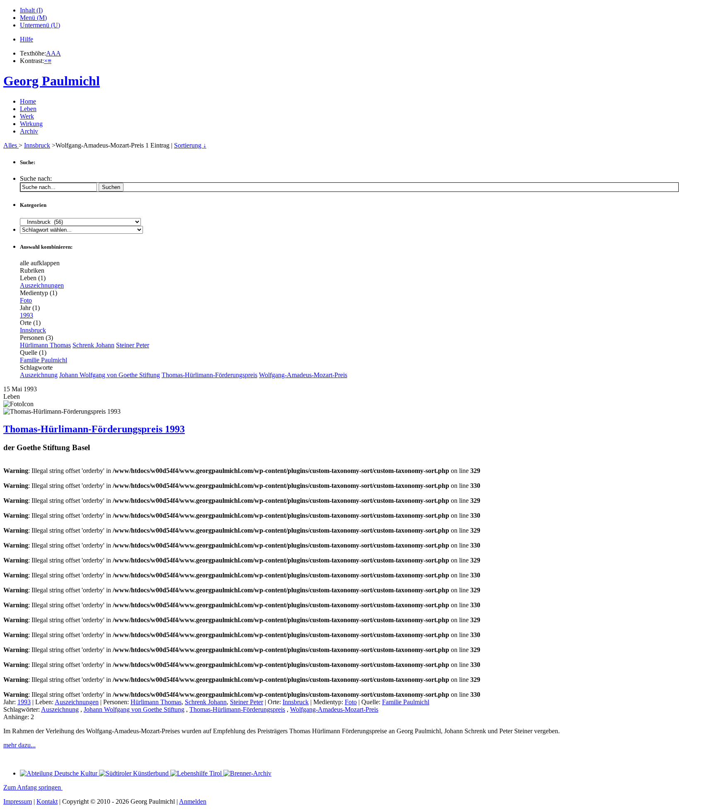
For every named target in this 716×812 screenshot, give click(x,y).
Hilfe (26, 39)
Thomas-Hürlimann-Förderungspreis (209, 374)
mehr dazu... (19, 745)
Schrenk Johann (93, 345)
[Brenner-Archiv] (247, 773)
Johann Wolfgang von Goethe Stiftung (109, 374)
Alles (11, 145)
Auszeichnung (39, 374)
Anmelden (192, 801)
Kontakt (47, 801)
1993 (26, 315)
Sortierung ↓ (190, 145)
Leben (28, 108)
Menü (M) (33, 17)
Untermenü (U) (40, 25)
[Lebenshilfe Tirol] (196, 773)
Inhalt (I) (31, 10)
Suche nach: (36, 178)
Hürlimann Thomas (45, 345)
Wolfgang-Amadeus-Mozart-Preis (303, 374)
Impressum (17, 801)
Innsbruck (37, 145)
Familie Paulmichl (43, 360)
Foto (26, 300)
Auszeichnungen (42, 285)
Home (28, 101)
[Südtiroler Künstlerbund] (134, 773)
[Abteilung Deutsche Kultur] (59, 773)
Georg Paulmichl (51, 80)
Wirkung (31, 123)
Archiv (29, 131)
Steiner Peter (132, 345)
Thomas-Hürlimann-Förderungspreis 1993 (94, 429)
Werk (27, 116)
